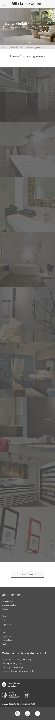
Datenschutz (7, 640)
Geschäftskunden (17, 47)
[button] (25, 42)
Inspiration (6, 624)
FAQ (4, 632)
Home (4, 47)
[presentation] (4, 27)
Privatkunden (7, 601)
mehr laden (28, 574)
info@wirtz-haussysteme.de (21, 671)
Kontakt (5, 609)
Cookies (5, 644)
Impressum (6, 636)
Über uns (5, 616)
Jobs (3, 620)
